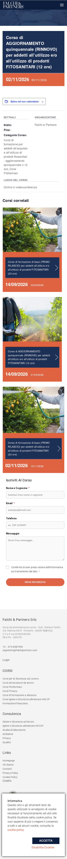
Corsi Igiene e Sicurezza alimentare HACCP (26, 699)
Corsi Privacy (10, 691)
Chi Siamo (8, 764)
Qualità (7, 742)
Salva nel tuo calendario (24, 101)
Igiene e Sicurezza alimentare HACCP (23, 725)
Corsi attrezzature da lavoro (18, 682)
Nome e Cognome (18, 488)
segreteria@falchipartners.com (20, 650)
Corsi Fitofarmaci (11, 171)
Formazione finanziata (15, 703)
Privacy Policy (10, 773)
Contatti (7, 768)
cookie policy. (16, 829)
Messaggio (13, 533)
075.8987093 (15, 646)
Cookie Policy (10, 777)
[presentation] (32, 230)
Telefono (11, 518)
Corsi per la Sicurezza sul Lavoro (21, 678)
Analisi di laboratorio (14, 730)
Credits (7, 780)
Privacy (7, 738)
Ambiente (8, 734)
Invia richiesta (35, 582)
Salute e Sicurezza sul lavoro (18, 721)
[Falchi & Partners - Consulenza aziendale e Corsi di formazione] (14, 5)
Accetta (46, 840)
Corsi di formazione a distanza (19, 695)
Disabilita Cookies (43, 847)
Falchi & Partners (46, 125)
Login (6, 660)
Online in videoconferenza (20, 187)
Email (10, 503)
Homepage (9, 760)
